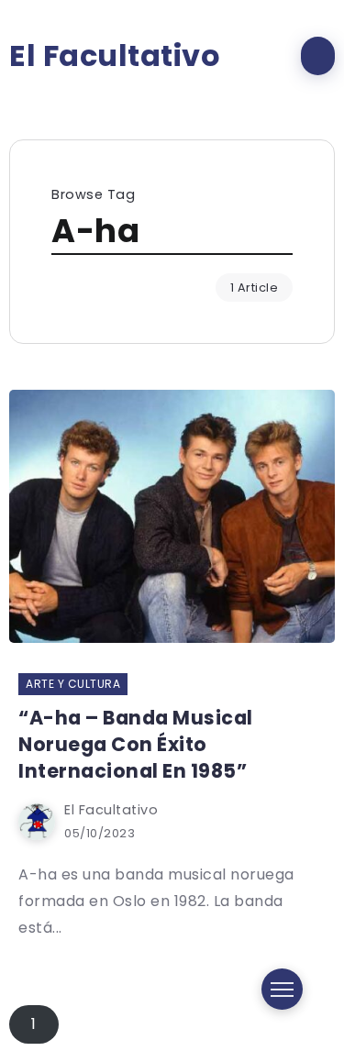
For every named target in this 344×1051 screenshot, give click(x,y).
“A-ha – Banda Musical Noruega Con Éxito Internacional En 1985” (136, 744)
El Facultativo (114, 56)
